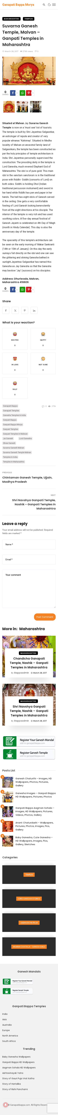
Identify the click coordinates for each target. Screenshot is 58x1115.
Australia (7, 1024)
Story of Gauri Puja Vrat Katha (18, 1078)
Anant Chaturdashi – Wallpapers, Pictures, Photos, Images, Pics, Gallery (34, 826)
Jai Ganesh (8, 438)
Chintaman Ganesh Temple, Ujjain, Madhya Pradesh (27, 480)
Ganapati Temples (11, 410)
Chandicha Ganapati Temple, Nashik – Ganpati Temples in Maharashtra (29, 662)
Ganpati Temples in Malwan (15, 434)
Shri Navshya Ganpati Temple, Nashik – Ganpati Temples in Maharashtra (34, 504)
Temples (28, 19)
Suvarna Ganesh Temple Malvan (17, 452)
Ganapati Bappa (10, 406)
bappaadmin (21, 672)
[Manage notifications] (5, 1104)
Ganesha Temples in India (14, 415)
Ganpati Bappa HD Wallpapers (18, 1062)
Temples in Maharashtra (13, 462)
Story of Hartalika (11, 1083)
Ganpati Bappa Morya (12, 424)
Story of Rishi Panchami (15, 1089)
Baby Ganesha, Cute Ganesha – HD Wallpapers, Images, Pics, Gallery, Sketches (34, 841)
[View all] (29, 874)
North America (10, 1035)
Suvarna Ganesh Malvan (13, 448)
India (4, 1014)
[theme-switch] (49, 4)
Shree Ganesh (9, 443)
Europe (6, 1030)
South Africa (9, 1041)
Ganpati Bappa (9, 420)
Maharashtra (11, 19)
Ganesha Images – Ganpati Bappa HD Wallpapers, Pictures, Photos (35, 795)
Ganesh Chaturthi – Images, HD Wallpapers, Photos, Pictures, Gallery (33, 782)
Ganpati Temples (10, 429)
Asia (4, 1019)
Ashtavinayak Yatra (12, 1073)
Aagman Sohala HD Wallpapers (19, 1067)
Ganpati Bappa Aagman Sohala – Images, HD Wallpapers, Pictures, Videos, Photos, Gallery (34, 811)
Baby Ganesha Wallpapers (16, 1056)
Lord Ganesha (25, 438)
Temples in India (10, 457)
